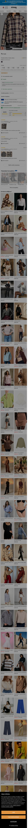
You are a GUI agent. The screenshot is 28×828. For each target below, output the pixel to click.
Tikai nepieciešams (13, 817)
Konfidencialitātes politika (7, 806)
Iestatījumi (13, 821)
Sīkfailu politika (16, 805)
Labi (13, 812)
